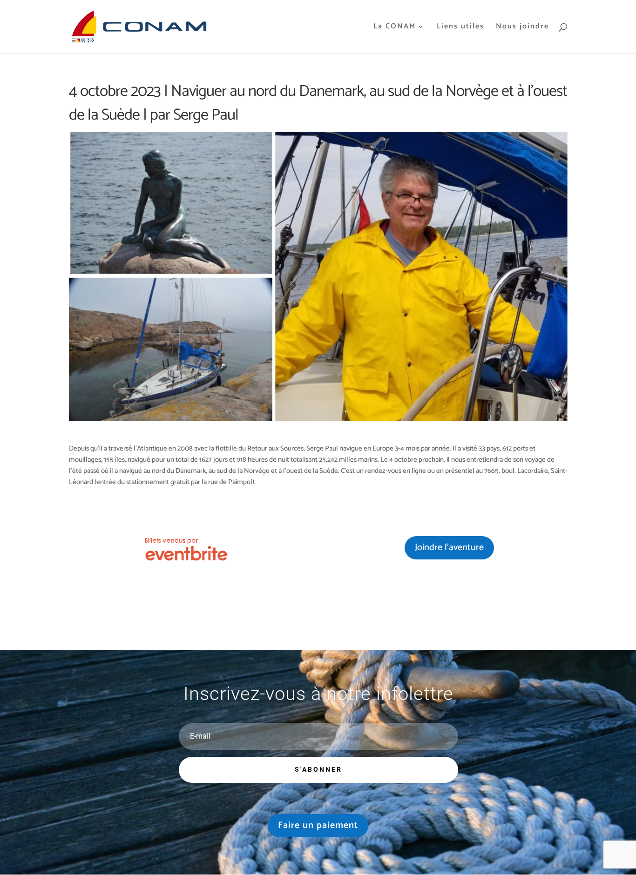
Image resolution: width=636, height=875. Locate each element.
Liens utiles (460, 28)
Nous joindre (522, 28)
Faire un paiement (318, 825)
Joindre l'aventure (449, 547)
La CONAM (394, 28)
